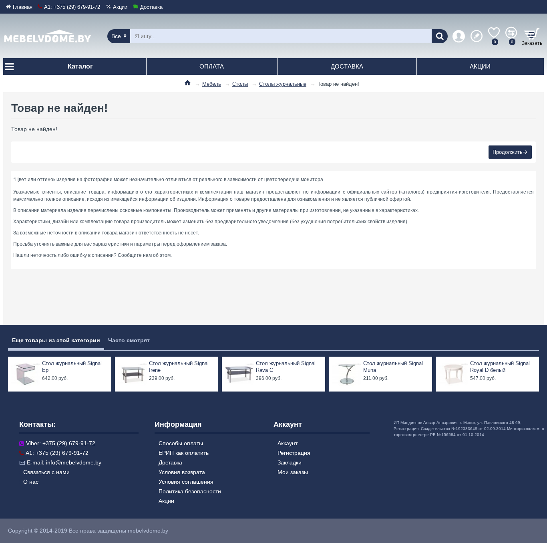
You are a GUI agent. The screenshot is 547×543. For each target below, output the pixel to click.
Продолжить (508, 152)
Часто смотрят (129, 340)
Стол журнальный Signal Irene (179, 366)
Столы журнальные (282, 84)
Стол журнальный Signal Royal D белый (500, 366)
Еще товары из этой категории (56, 340)
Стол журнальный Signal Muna (393, 366)
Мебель (211, 84)
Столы (240, 84)
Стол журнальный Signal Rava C (286, 366)
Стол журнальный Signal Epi (72, 366)
